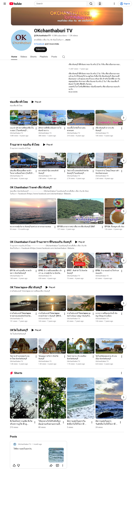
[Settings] (114, 3)
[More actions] (36, 128)
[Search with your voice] (99, 3)
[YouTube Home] (15, 3)
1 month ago (37, 444)
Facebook (40, 44)
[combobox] (61, 3)
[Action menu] (62, 465)
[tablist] (67, 57)
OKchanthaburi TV (16, 133)
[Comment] (57, 465)
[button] (73, 92)
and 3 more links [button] (52, 44)
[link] (38, 455)
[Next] (123, 117)
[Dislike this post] (18, 465)
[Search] (91, 3)
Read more (73, 92)
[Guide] (4, 3)
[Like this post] (14, 465)
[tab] (14, 57)
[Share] (51, 465)
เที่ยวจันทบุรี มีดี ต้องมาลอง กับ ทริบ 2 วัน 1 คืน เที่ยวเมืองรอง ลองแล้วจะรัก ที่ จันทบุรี (95, 64)
